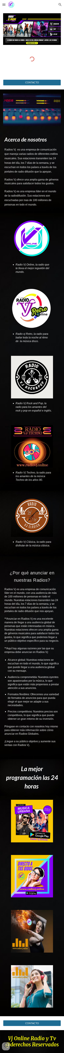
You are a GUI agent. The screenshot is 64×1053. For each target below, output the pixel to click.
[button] (4, 4)
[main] (32, 139)
